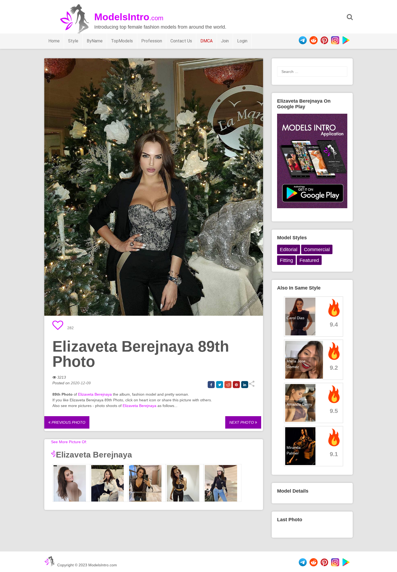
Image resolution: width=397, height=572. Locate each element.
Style (73, 40)
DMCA (206, 40)
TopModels (122, 40)
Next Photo (242, 422)
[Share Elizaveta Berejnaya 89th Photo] (251, 385)
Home (54, 40)
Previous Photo (68, 422)
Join (225, 40)
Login (242, 40)
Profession (151, 40)
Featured (309, 260)
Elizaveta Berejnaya (95, 394)
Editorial (288, 249)
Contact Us (181, 40)
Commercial (317, 249)
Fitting (286, 260)
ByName (95, 40)
